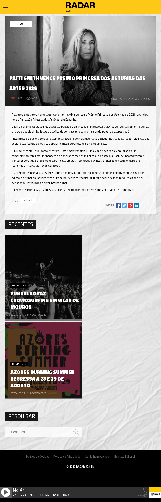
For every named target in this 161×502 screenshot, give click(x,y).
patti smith (28, 200)
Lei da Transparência (97, 456)
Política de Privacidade (66, 456)
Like (19, 98)
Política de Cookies (37, 456)
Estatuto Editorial (124, 456)
